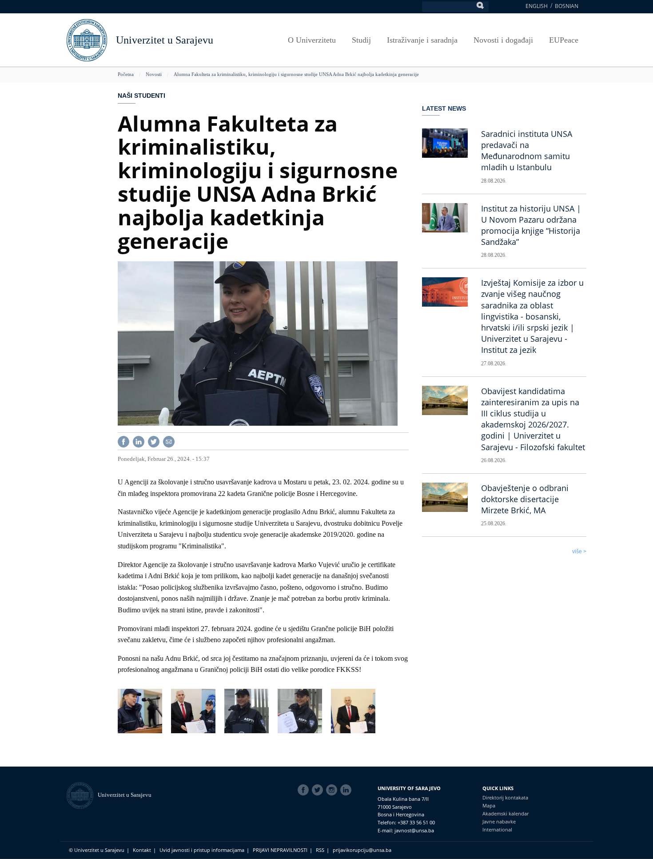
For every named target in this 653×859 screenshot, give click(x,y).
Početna (126, 74)
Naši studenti (141, 95)
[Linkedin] (138, 440)
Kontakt (142, 849)
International (497, 829)
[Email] (169, 440)
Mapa (488, 805)
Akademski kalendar (505, 813)
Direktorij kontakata (505, 797)
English (537, 6)
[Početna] (82, 794)
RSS (320, 849)
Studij (361, 40)
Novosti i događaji (503, 40)
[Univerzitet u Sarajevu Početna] (87, 39)
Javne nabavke (499, 821)
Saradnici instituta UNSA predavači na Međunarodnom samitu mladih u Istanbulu (526, 150)
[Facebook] (123, 440)
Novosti (154, 74)
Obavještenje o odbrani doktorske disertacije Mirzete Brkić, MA (525, 499)
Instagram (333, 790)
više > (579, 551)
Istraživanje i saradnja (422, 40)
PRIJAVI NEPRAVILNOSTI (280, 849)
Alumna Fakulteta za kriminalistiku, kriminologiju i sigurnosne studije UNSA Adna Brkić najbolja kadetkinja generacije (296, 74)
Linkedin (347, 790)
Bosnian (566, 6)
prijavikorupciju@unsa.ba (362, 849)
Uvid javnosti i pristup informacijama (201, 849)
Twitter (319, 790)
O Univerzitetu (312, 40)
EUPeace (563, 40)
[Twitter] (153, 440)
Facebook (305, 790)
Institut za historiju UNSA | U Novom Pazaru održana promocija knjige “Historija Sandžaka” (531, 225)
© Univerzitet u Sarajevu (96, 849)
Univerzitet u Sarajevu (164, 40)
